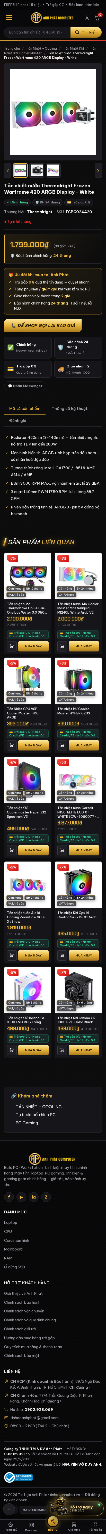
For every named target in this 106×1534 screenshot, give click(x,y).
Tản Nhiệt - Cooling (41, 48)
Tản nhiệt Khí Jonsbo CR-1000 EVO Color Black (77, 1020)
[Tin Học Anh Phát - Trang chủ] (53, 17)
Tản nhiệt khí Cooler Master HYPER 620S (73, 711)
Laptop (10, 1222)
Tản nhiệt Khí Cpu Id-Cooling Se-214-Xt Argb (76, 915)
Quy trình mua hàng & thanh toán (33, 1347)
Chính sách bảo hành (22, 1302)
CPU (8, 1231)
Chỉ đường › (79, 1387)
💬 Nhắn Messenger (25, 386)
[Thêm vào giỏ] (12, 646)
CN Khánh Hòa (23, 1395)
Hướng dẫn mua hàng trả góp (29, 1338)
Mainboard (13, 1249)
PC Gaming (27, 1122)
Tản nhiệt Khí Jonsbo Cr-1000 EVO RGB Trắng (26, 1020)
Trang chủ (12, 48)
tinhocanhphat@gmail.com (34, 1418)
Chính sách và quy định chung (30, 1320)
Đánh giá (17, 420)
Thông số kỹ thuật (70, 408)
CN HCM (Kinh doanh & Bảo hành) (42, 1381)
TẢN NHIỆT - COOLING (39, 1106)
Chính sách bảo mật (21, 1355)
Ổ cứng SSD (14, 1267)
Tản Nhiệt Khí (73, 48)
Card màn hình (16, 1240)
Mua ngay (33, 646)
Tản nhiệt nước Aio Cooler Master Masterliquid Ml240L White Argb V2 (78, 608)
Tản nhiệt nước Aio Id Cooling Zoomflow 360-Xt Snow (26, 917)
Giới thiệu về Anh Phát (23, 1293)
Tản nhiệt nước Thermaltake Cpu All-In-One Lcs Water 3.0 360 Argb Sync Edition (26, 608)
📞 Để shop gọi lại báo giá (43, 325)
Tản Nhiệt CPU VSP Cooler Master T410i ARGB (23, 713)
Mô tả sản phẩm (24, 408)
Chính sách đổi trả (20, 1329)
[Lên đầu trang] (9, 1509)
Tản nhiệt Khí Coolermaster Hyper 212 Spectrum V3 (26, 812)
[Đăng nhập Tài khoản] (87, 17)
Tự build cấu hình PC (36, 1114)
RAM (8, 1258)
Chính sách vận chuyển (24, 1311)
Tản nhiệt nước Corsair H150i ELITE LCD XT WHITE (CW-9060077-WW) (76, 812)
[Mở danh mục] (9, 17)
